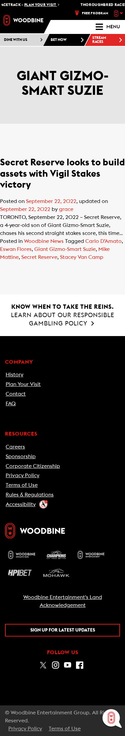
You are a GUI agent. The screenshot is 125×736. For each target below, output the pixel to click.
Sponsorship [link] (21, 456)
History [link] (14, 374)
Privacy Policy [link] (22, 475)
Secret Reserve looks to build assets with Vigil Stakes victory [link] (62, 173)
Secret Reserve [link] (39, 257)
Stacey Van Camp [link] (81, 257)
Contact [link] (16, 394)
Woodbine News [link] (44, 241)
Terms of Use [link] (22, 485)
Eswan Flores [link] (16, 249)
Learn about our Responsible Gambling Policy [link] (62, 315)
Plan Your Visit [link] (23, 384)
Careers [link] (15, 447)
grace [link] (66, 209)
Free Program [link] (95, 13)
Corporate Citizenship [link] (33, 466)
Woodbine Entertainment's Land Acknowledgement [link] (62, 601)
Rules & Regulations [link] (30, 494)
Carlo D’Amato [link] (103, 241)
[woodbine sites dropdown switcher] (119, 13)
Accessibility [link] (21, 504)
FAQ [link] (11, 403)
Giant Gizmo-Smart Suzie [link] (65, 249)
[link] (23, 20)
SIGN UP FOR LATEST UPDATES (62, 630)
